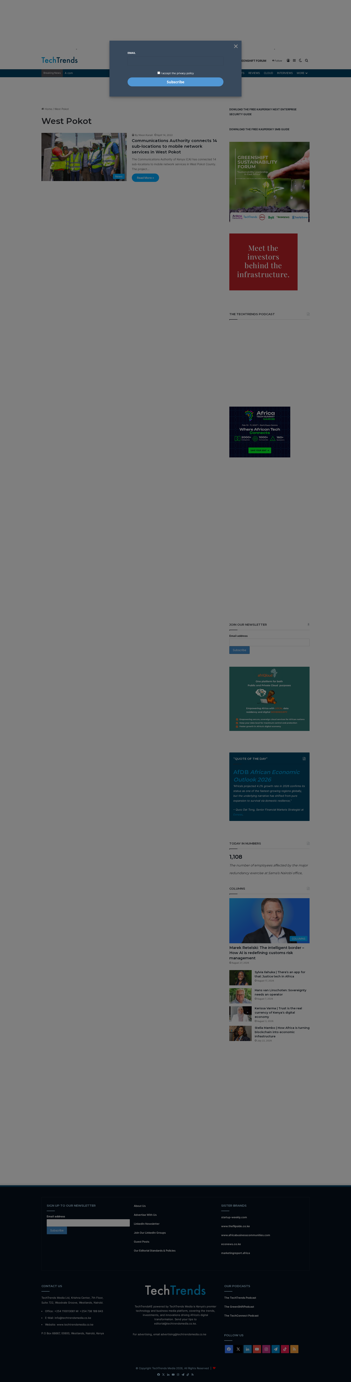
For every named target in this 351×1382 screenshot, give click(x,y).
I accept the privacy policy (177, 73)
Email (131, 53)
